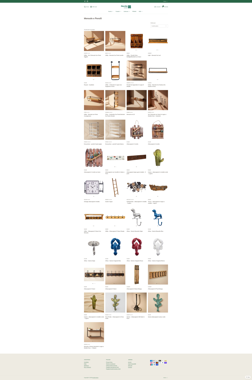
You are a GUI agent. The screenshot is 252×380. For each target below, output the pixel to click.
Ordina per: (153, 23)
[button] (86, 7)
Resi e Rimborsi (87, 367)
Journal (129, 362)
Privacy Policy (109, 362)
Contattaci (86, 362)
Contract (130, 367)
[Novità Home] (126, 7)
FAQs (85, 363)
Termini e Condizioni (110, 363)
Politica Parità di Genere (111, 365)
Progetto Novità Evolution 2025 (113, 369)
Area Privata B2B (132, 363)
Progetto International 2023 (112, 367)
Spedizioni (86, 365)
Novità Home (95, 377)
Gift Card (130, 365)
